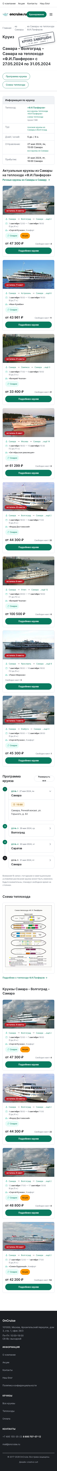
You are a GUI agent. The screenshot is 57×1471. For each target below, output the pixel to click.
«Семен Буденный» (18, 1266)
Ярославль (26, 664)
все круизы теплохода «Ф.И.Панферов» (37, 112)
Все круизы (9, 1403)
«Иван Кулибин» (16, 304)
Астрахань (26, 293)
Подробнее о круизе (28, 250)
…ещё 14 (46, 441)
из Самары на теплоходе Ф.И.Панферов (40, 28)
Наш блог (45, 3)
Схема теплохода (15, 84)
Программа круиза (16, 76)
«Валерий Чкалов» (17, 378)
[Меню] (51, 14)
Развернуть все (44, 778)
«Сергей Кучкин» (17, 230)
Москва (24, 441)
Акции (21, 3)
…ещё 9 (48, 664)
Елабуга (25, 729)
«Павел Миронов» (17, 675)
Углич (23, 589)
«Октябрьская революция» (22, 452)
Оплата (6, 1418)
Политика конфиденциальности (20, 1385)
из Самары (19, 28)
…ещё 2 (47, 219)
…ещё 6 (47, 293)
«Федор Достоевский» (19, 526)
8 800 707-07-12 (32, 1436)
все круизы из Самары (37, 151)
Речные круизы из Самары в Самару (25, 179)
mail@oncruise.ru (11, 1444)
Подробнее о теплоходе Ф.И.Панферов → (25, 977)
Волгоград (26, 219)
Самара (12, 219)
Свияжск (25, 367)
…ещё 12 (44, 589)
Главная (7, 28)
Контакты (32, 3)
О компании (9, 3)
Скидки (13, 235)
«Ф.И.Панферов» (36, 107)
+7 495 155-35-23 (12, 1436)
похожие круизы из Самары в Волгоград (37, 128)
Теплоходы (9, 1411)
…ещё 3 (46, 367)
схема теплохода (35, 117)
